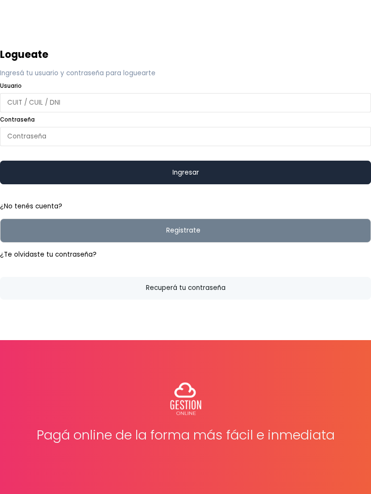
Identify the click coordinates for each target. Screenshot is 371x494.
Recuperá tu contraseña (186, 287)
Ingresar (185, 172)
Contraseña (17, 120)
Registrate (183, 230)
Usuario (11, 86)
